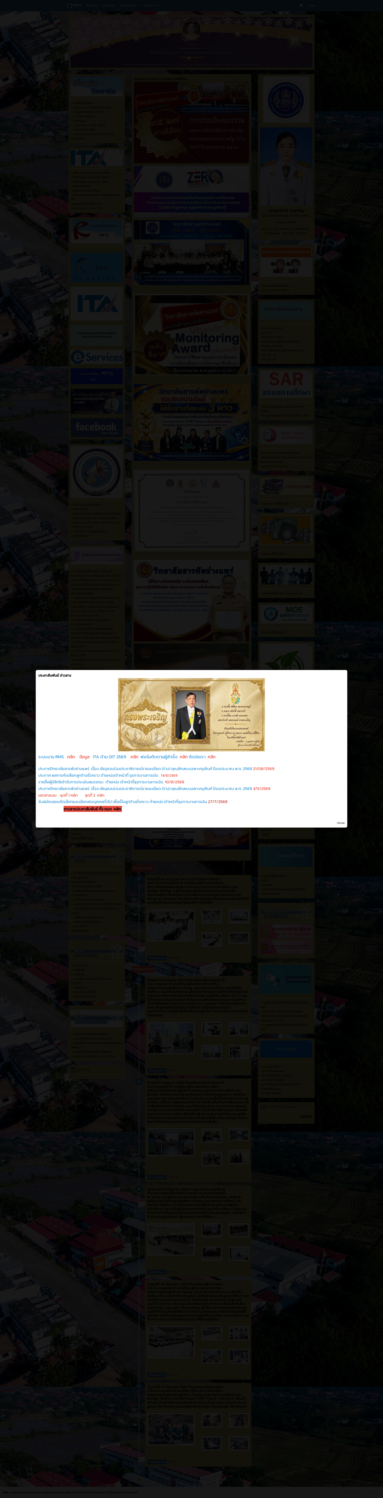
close (341, 823)
